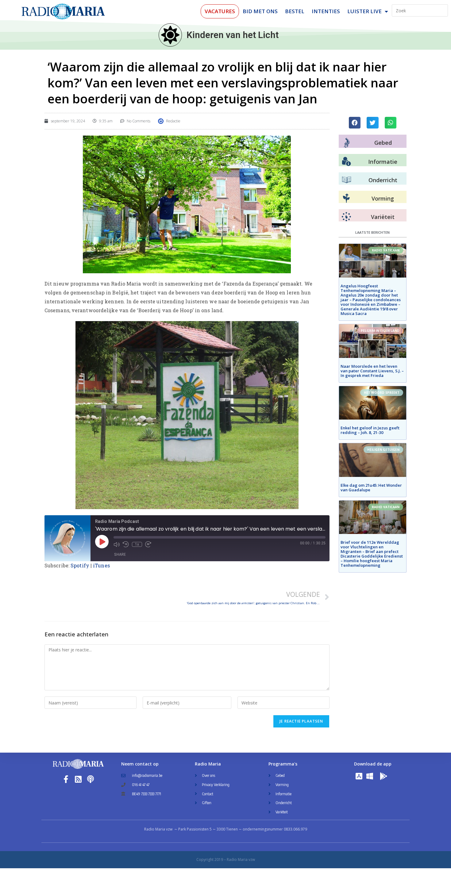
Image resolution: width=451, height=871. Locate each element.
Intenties (326, 11)
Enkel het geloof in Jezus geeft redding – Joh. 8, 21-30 (370, 430)
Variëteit (383, 217)
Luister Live (364, 11)
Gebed (383, 142)
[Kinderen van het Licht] (170, 35)
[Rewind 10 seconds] (126, 544)
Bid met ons (260, 11)
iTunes (101, 565)
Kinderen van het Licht (233, 34)
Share (120, 554)
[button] (354, 123)
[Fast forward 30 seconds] (148, 544)
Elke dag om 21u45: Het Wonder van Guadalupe (371, 487)
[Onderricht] (346, 180)
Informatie (382, 161)
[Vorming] (346, 198)
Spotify (80, 565)
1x (137, 544)
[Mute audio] (117, 544)
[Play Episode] (102, 541)
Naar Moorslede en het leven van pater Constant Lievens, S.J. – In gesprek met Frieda (372, 370)
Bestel (294, 11)
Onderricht (382, 180)
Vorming (383, 198)
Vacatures (220, 11)
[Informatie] (346, 161)
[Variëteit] (346, 216)
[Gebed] (347, 143)
